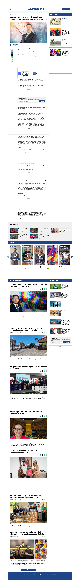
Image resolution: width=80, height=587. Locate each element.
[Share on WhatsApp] (12, 57)
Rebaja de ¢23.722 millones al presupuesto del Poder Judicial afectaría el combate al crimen (23, 236)
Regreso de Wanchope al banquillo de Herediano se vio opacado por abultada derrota (66, 32)
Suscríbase (53, 574)
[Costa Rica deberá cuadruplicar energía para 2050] (55, 304)
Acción (62, 284)
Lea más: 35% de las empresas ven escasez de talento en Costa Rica (30, 110)
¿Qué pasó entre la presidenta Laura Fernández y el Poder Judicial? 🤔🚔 (64, 267)
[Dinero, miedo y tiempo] (34, 73)
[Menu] (11, 9)
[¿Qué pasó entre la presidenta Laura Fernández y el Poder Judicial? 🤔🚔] (64, 255)
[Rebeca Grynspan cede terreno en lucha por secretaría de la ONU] (28, 428)
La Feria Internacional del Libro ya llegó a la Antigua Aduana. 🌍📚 (26, 267)
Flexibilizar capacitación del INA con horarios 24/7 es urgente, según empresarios (65, 295)
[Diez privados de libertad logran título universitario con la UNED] (28, 383)
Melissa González (13, 332)
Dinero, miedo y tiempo (40, 73)
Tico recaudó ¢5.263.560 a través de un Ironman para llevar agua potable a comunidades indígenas (44, 230)
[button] (66, 9)
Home (10, 14)
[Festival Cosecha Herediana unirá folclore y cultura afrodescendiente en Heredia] (28, 345)
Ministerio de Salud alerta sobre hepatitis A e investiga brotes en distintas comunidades (66, 21)
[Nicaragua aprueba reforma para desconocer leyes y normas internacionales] (55, 52)
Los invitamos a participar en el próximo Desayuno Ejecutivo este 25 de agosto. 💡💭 (39, 268)
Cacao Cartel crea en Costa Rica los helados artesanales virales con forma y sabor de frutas (27, 533)
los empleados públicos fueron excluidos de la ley (32, 117)
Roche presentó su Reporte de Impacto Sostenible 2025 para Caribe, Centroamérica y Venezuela (15, 268)
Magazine (63, 310)
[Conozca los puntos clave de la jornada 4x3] (28, 32)
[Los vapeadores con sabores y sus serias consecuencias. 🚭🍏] (52, 255)
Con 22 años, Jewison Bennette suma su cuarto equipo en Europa (65, 287)
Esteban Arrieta (15, 44)
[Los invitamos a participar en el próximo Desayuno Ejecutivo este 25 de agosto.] (39, 255)
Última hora (14, 14)
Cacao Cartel (30, 563)
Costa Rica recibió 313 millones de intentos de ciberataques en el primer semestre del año (23, 230)
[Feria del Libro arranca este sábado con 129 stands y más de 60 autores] (55, 313)
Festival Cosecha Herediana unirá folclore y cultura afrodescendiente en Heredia (26, 329)
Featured (64, 39)
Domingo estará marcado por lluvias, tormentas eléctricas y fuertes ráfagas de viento (66, 42)
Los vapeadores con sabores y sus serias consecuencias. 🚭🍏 (52, 267)
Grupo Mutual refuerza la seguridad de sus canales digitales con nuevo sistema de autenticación (65, 331)
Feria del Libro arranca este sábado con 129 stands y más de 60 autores (65, 313)
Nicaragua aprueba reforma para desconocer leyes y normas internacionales (65, 53)
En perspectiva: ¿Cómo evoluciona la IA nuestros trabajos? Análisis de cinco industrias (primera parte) (26, 74)
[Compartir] (12, 61)
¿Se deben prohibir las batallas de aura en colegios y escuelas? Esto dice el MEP (28, 285)
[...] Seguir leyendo (24, 316)
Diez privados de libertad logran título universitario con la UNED (28, 367)
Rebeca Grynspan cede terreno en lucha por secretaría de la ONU (26, 412)
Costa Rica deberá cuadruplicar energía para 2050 (65, 304)
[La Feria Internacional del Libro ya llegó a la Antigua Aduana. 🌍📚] (27, 255)
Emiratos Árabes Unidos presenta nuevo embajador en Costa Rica (24, 452)
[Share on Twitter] (12, 55)
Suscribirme (42, 101)
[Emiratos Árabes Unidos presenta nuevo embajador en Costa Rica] (28, 467)
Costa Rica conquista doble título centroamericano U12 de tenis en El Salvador (44, 235)
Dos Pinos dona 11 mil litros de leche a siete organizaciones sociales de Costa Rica (26, 496)
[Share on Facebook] (12, 53)
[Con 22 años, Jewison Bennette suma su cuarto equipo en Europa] (55, 286)
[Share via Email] (12, 59)
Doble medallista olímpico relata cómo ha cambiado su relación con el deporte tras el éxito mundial (64, 230)
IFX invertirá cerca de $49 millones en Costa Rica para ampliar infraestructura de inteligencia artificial (65, 322)
